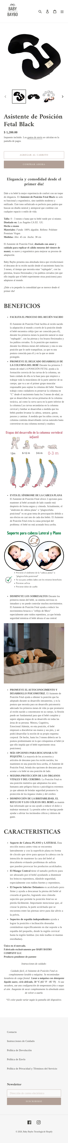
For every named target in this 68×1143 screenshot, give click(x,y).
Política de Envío (16, 1059)
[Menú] (62, 11)
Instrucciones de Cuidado (21, 1041)
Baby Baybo (28, 1131)
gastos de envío (34, 137)
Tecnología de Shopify (43, 1131)
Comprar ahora (34, 164)
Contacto (12, 1032)
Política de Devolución (19, 1050)
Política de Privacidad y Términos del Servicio (32, 1068)
